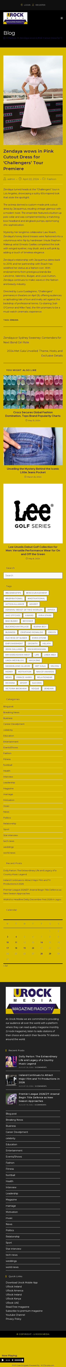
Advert (33, 604)
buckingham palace (17, 626)
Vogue (35, 688)
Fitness (7, 759)
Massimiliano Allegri (17, 666)
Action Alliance (14, 604)
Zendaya (14, 320)
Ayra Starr (44, 615)
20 (33, 948)
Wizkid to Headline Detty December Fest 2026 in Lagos (32, 899)
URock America (14, 1290)
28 (41, 953)
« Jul (5, 965)
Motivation (24, 671)
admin (11, 179)
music (6, 806)
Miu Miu (55, 666)
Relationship (45, 677)
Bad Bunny (11, 621)
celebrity (8, 730)
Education (8, 735)
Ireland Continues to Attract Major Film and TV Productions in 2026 (39, 1079)
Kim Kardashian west (17, 655)
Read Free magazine (17, 1306)
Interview (8, 776)
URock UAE (12, 1302)
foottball (7, 765)
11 (16, 942)
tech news (8, 841)
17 (7, 948)
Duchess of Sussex (16, 638)
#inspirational (14, 598)
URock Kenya (13, 1298)
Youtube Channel (15, 1314)
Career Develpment (14, 724)
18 (16, 948)
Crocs (52, 632)
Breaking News (11, 712)
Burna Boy (40, 626)
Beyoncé (28, 621)
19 (24, 948)
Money (9, 671)
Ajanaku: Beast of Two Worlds (23, 609)
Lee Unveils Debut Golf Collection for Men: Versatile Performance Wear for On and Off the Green (33, 550)
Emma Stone (39, 638)
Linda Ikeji (50, 655)
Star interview (10, 835)
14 (41, 942)
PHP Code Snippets (20, 1365)
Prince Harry (24, 677)
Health (6, 770)
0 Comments (41, 1067)
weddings (8, 847)
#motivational (36, 598)
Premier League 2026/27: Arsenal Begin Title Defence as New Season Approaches (39, 1098)
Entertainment (10, 741)
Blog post (8, 706)
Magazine (34, 660)
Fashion (51, 179)
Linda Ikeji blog (14, 660)
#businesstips (13, 593)
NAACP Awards (45, 671)
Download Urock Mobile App (22, 1282)
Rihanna (10, 683)
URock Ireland (14, 1286)
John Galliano (14, 649)
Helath (46, 643)
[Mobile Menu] (62, 18)
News (6, 811)
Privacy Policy (13, 1318)
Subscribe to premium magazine (24, 1310)
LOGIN (27, 5)
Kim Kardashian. (37, 649)
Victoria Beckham (15, 688)
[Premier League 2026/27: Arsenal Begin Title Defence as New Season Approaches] (11, 1098)
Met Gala (40, 666)
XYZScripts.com (47, 1365)
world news (9, 852)
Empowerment (14, 643)
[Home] (4, 38)
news (8, 677)
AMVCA (51, 609)
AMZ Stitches (12, 615)
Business (10, 632)
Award (29, 615)
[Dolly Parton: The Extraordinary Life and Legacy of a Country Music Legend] (11, 1061)
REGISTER (40, 5)
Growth (32, 643)
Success (36, 683)
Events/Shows (10, 747)
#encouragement (36, 593)
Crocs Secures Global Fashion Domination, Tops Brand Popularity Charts (33, 414)
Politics (7, 817)
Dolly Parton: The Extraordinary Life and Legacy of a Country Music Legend (38, 1060)
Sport (23, 683)
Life (37, 655)
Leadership (9, 782)
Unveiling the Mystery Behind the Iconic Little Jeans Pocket (33, 470)
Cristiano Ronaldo (31, 632)
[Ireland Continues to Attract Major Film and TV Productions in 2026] (11, 1080)
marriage (8, 794)
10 (7, 942)
